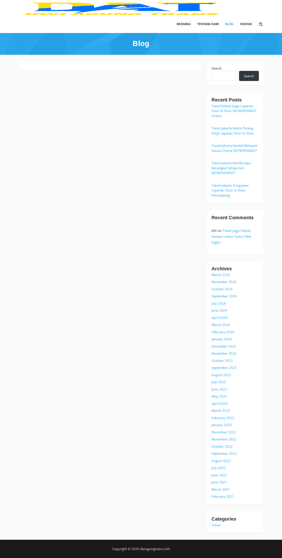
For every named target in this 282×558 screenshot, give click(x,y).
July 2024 (219, 303)
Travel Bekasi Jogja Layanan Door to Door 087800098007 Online (234, 111)
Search (217, 68)
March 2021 (221, 489)
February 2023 (223, 418)
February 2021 (223, 496)
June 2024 (219, 310)
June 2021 (219, 482)
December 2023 (224, 346)
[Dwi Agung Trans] (141, 8)
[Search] (260, 24)
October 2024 (222, 289)
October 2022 (222, 446)
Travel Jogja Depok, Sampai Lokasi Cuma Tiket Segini (231, 236)
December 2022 (224, 432)
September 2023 (224, 367)
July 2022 (219, 468)
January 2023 (222, 425)
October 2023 (222, 360)
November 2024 (224, 282)
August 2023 (221, 375)
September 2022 (224, 453)
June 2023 (219, 389)
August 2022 (221, 461)
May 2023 (219, 396)
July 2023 (219, 382)
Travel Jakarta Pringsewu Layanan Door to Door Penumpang (230, 190)
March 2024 (221, 324)
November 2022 (224, 439)
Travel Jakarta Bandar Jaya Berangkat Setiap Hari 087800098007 (231, 168)
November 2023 (224, 353)
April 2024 (220, 317)
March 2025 (221, 275)
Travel (216, 525)
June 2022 (219, 475)
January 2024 (222, 339)
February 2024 (223, 332)
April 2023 (220, 403)
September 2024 (224, 296)
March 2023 (221, 410)
